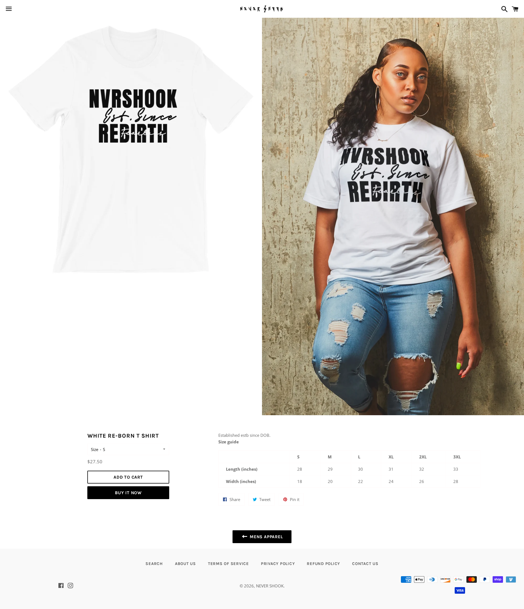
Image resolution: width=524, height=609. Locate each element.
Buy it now (128, 492)
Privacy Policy (278, 563)
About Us (185, 563)
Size (94, 449)
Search (154, 563)
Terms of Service (228, 563)
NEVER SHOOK (270, 585)
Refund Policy (323, 563)
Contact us (365, 563)
